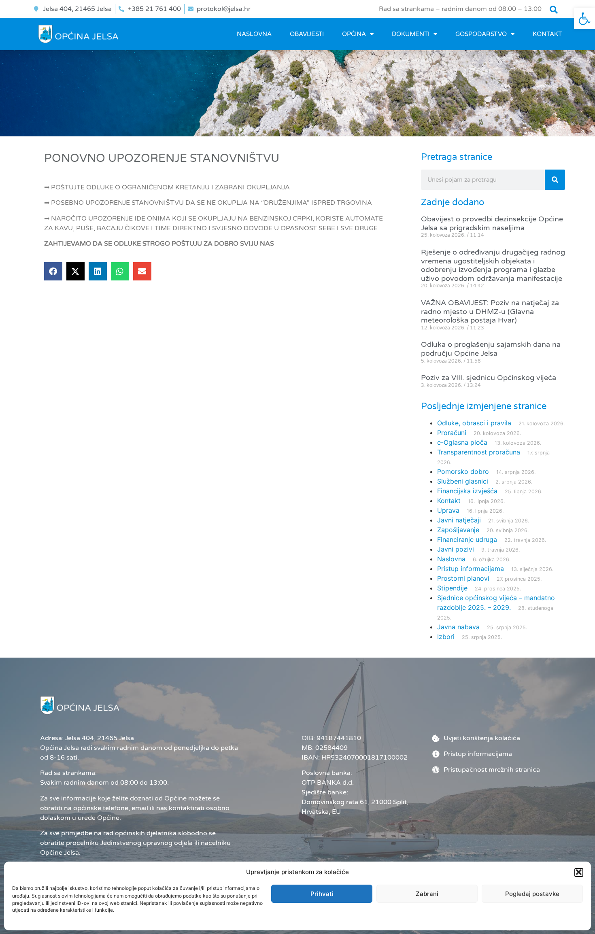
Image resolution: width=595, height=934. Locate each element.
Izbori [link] (446, 637)
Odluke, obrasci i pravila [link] (474, 423)
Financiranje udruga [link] (467, 539)
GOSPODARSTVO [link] (481, 34)
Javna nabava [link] (458, 627)
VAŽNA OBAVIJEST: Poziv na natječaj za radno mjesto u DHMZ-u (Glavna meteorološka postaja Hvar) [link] (490, 311)
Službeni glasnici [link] (462, 481)
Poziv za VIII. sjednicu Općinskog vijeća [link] (488, 377)
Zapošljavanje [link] (458, 530)
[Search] (555, 180)
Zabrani (427, 894)
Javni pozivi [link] (455, 549)
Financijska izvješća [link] (467, 491)
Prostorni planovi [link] (463, 578)
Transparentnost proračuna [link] (478, 452)
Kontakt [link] (547, 34)
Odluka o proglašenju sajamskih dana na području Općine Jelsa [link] (491, 349)
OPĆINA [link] (354, 34)
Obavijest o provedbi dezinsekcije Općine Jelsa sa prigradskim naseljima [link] (492, 223)
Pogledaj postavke (532, 894)
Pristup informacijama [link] (470, 569)
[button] (579, 872)
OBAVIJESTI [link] (307, 34)
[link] (584, 18)
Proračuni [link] (451, 433)
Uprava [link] (448, 510)
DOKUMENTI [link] (410, 34)
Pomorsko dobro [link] (463, 471)
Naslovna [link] (254, 34)
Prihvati (322, 894)
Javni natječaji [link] (459, 520)
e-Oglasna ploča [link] (462, 442)
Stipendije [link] (452, 588)
